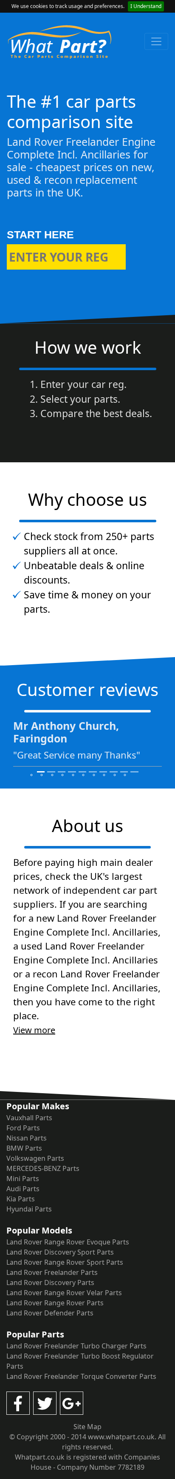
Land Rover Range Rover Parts (55, 1302)
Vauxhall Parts (29, 1117)
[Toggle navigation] (156, 41)
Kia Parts (20, 1198)
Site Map (87, 1426)
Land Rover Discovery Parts (50, 1282)
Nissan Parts (26, 1138)
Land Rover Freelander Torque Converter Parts (81, 1376)
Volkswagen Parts (35, 1158)
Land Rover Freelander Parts (52, 1272)
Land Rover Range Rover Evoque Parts (67, 1242)
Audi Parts (23, 1188)
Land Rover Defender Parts (49, 1313)
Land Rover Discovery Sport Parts (60, 1252)
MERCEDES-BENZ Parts (42, 1168)
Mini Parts (22, 1178)
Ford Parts (23, 1127)
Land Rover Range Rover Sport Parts (64, 1262)
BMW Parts (24, 1148)
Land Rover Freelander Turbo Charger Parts (76, 1346)
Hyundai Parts (29, 1209)
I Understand (145, 6)
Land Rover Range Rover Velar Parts (64, 1292)
